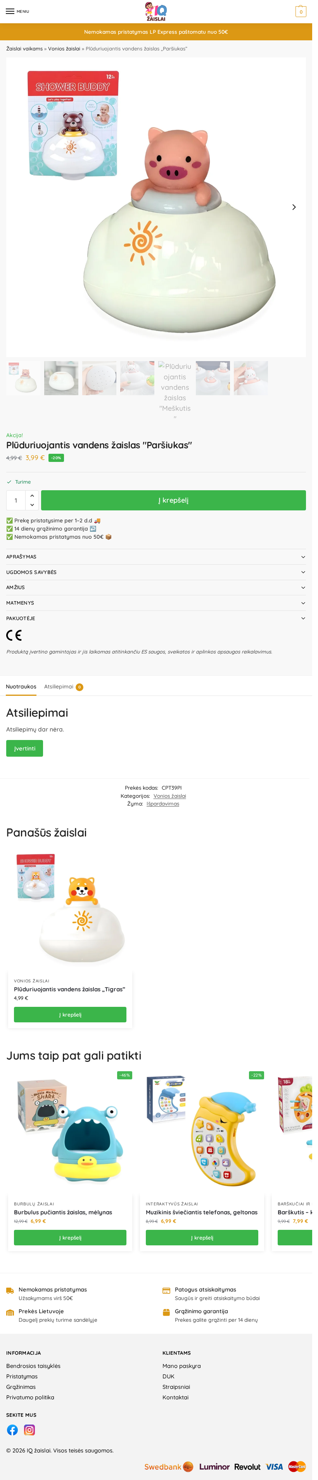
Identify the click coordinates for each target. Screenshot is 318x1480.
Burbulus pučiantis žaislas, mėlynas (63, 1212)
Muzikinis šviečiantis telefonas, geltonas (202, 1212)
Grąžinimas (21, 1386)
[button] (300, 11)
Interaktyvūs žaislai (172, 1204)
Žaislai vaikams (24, 48)
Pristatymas (22, 1376)
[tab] (21, 686)
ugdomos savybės (31, 572)
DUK (168, 1376)
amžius (15, 587)
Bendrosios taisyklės (33, 1365)
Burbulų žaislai (34, 1204)
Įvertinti (24, 748)
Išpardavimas (163, 803)
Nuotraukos (21, 686)
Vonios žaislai (64, 48)
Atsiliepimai (62, 686)
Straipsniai (176, 1386)
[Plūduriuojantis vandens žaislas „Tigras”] (70, 910)
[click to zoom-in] (156, 207)
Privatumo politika (30, 1397)
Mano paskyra (181, 1365)
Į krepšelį (173, 500)
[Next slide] (294, 207)
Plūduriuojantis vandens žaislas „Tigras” (69, 989)
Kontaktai (175, 1397)
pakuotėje (20, 618)
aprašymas (21, 556)
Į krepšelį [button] (70, 1014)
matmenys (20, 603)
